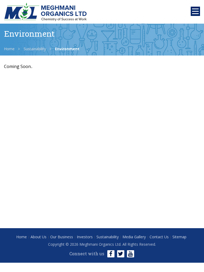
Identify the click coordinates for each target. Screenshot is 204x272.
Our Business (61, 236)
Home (9, 48)
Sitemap (179, 236)
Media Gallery (134, 236)
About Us (38, 236)
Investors (85, 236)
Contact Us (159, 236)
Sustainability (35, 48)
